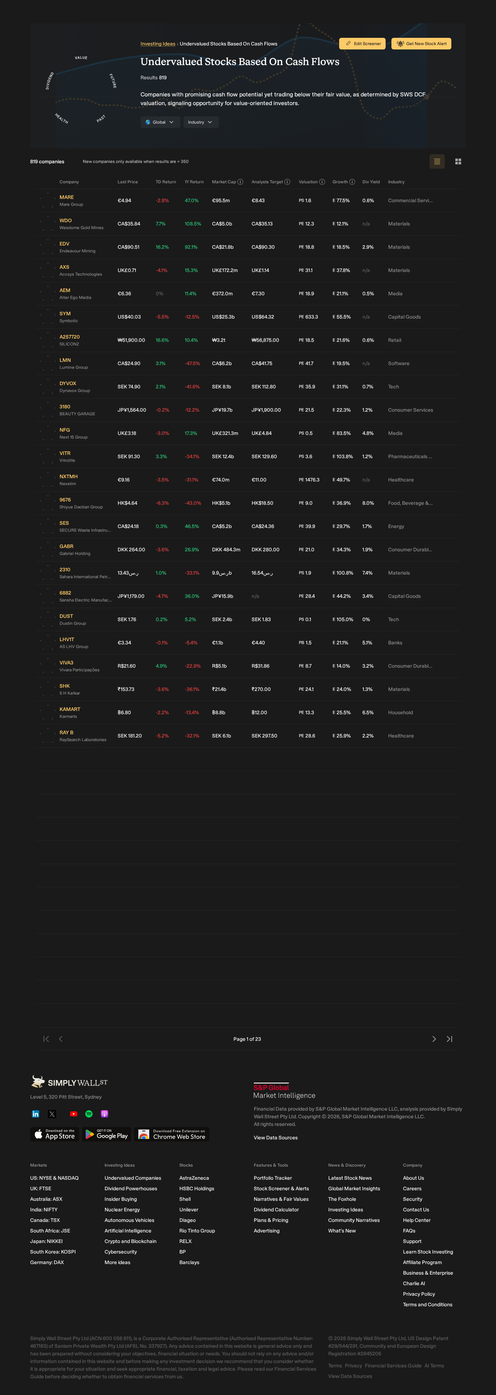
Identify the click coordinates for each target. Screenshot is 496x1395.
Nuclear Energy (122, 1210)
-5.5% (162, 317)
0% (159, 294)
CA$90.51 (128, 247)
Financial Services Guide (393, 1366)
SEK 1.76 (127, 619)
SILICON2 (69, 344)
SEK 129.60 (264, 456)
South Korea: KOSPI (53, 1252)
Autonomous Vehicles (129, 1220)
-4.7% (162, 596)
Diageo (187, 1220)
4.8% (368, 433)
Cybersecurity (121, 1252)
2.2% (368, 736)
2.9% (368, 247)
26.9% (192, 550)
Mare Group (71, 204)
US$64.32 (263, 317)
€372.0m (222, 294)
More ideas (117, 1262)
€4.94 (124, 200)
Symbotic (69, 320)
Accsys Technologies (81, 274)
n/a (366, 224)
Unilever (188, 1210)
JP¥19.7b (222, 410)
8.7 (305, 666)
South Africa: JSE (50, 1231)
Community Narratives (354, 1220)
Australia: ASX (46, 1199)
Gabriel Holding (75, 553)
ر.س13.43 (128, 573)
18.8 (306, 247)
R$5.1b (219, 666)
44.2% (342, 596)
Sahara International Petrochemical (86, 576)
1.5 (305, 643)
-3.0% (162, 433)
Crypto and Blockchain (130, 1241)
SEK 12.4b (223, 456)
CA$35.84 (129, 224)
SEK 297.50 (264, 736)
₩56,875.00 (265, 340)
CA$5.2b (222, 526)
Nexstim (68, 483)
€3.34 (124, 643)
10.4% (191, 340)
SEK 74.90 (129, 387)
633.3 (308, 317)
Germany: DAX (47, 1262)
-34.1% (192, 456)
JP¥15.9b (222, 596)
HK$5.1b (221, 503)
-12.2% (192, 410)
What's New (342, 1231)
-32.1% (192, 736)
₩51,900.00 (131, 340)
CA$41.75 (262, 363)
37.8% (341, 270)
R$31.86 (260, 666)
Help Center (417, 1220)
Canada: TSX (45, 1220)
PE (301, 223)
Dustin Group (73, 623)
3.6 (305, 456)
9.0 (306, 503)
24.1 (306, 689)
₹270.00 (261, 689)
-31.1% (191, 480)
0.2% (161, 619)
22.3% (342, 410)
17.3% (191, 433)
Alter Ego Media (75, 297)
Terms (335, 1366)
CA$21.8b (222, 247)
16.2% (162, 247)
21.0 (306, 550)
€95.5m (221, 200)
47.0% (192, 200)
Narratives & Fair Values (281, 1199)
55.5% (342, 317)
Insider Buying (121, 1199)
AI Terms (434, 1366)
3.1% (161, 363)
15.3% (191, 270)
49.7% (341, 480)
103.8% (343, 456)
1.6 (305, 200)
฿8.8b (218, 713)
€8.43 (258, 200)
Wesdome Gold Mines (81, 227)
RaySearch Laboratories (83, 739)
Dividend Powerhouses (131, 1189)
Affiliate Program (422, 1262)
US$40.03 (129, 317)
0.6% (368, 200)
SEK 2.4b (222, 619)
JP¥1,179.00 (131, 596)
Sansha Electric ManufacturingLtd (86, 600)
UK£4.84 (262, 433)
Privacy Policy (419, 1294)
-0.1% (162, 643)
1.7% (367, 526)
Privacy (353, 1366)
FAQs (409, 1231)
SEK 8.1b (221, 387)
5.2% (190, 619)
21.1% (340, 294)
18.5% (341, 247)
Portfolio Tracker (273, 1178)
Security (412, 1199)
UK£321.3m (225, 433)
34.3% (342, 550)
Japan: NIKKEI (46, 1241)
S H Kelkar (70, 693)
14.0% (341, 666)
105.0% (343, 619)
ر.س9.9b (222, 573)
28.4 (307, 596)
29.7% (341, 526)
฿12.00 (259, 713)
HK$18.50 (262, 503)
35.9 (307, 387)
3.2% (368, 666)
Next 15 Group (74, 437)
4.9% (161, 666)
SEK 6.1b (221, 736)
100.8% (343, 573)
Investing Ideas (158, 44)
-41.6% (192, 387)
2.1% (161, 387)
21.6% (341, 340)
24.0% (342, 689)
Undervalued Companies (133, 1178)
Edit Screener (367, 43)
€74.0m (220, 480)
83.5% (342, 433)
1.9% (367, 550)
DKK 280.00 (266, 550)
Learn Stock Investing (428, 1252)
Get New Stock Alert (426, 43)
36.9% (342, 503)
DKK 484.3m (226, 550)
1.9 (305, 573)
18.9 (306, 294)
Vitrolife (67, 460)
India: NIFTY (43, 1210)
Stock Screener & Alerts (281, 1189)
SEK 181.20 (130, 736)
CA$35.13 (262, 224)
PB (301, 642)
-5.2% (162, 736)
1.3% (367, 689)
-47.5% (192, 363)
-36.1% (192, 689)
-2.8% (162, 200)
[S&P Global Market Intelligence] (285, 1091)
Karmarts (68, 716)
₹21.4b (219, 689)
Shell (185, 1199)
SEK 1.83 (261, 619)
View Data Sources (276, 1138)
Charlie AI (414, 1283)
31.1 (306, 270)
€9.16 (124, 480)
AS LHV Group (74, 646)
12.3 (306, 224)
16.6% (162, 340)
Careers (412, 1189)
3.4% (367, 596)
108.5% (193, 224)
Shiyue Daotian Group (81, 506)
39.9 (307, 526)
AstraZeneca (194, 1178)
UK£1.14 (260, 270)
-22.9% (193, 666)
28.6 (307, 736)
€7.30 (258, 294)
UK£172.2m (225, 270)
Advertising (267, 1231)
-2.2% (162, 713)
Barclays (189, 1262)
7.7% (161, 224)
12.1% (340, 224)
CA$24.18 (128, 526)
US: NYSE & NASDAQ (54, 1178)
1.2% (367, 410)
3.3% (161, 456)
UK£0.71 (127, 270)
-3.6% (162, 550)
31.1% (340, 387)
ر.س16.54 (262, 573)
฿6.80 (124, 713)
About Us (413, 1178)
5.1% (367, 643)
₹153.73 (126, 689)
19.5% (341, 363)
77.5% (341, 200)
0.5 (306, 433)
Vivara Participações (79, 669)
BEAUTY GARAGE (77, 413)
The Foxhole (342, 1199)
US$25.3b (223, 317)
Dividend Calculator (276, 1210)
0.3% (161, 526)
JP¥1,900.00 (266, 410)
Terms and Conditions (427, 1305)
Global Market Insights (354, 1189)
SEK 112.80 (264, 387)
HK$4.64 (127, 503)
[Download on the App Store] (54, 1134)
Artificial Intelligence (128, 1231)
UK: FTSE (40, 1189)
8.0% (368, 503)
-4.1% (161, 270)
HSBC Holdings (196, 1189)
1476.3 (309, 480)
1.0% (161, 573)
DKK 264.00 (131, 550)
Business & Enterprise (428, 1273)
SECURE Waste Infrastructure (86, 530)
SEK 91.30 (129, 456)
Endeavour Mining (77, 250)
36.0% (192, 596)
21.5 (306, 410)
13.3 (306, 713)
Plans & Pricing (271, 1220)
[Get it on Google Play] (106, 1134)
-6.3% (162, 503)
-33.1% (192, 573)
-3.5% (162, 480)
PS (301, 200)
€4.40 (258, 643)
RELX (185, 1241)
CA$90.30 (263, 247)
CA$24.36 (263, 526)
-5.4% (191, 643)
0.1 (305, 619)
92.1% (191, 247)
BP (182, 1252)
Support (412, 1241)
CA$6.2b (222, 363)
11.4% (190, 294)
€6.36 (124, 294)
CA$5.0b (222, 224)
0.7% (367, 387)
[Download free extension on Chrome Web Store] (172, 1134)
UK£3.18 (127, 433)
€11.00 (259, 480)
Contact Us (416, 1210)
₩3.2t (218, 340)
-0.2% (162, 410)
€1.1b (217, 643)
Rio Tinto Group (197, 1231)
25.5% (342, 713)
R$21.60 (127, 666)
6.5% (368, 713)
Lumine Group (74, 367)
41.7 (306, 363)
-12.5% (192, 317)
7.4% (367, 573)
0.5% (368, 294)
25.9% (342, 736)
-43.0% (193, 503)
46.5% (192, 526)
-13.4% (192, 713)
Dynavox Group (75, 390)
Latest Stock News (350, 1178)
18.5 (306, 340)
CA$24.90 (129, 363)
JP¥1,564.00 (132, 410)
